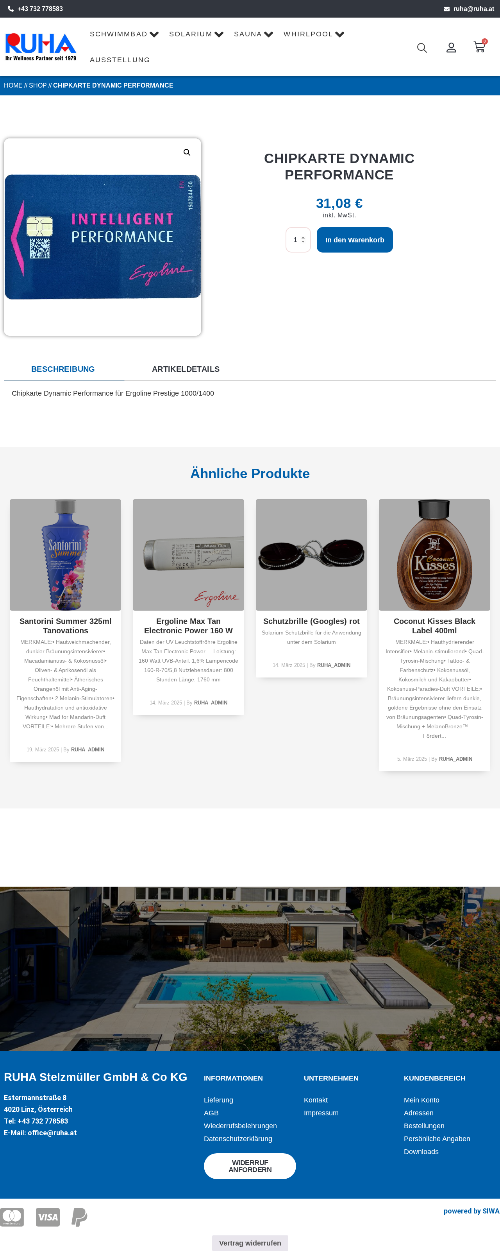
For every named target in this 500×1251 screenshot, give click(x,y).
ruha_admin (87, 750)
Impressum (321, 1113)
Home (13, 85)
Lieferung (218, 1100)
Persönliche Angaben (437, 1139)
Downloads (421, 1152)
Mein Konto (421, 1100)
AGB (211, 1113)
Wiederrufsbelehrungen (240, 1126)
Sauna (248, 34)
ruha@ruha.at (474, 8)
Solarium (190, 34)
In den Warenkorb (354, 240)
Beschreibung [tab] (63, 369)
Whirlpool (308, 34)
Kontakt (316, 1100)
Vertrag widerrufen (250, 1243)
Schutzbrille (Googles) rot (311, 621)
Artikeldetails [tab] (186, 369)
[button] (187, 152)
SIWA (491, 1211)
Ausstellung (120, 60)
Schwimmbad (119, 34)
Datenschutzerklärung (238, 1139)
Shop (38, 85)
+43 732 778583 (40, 8)
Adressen (419, 1113)
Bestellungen (424, 1126)
